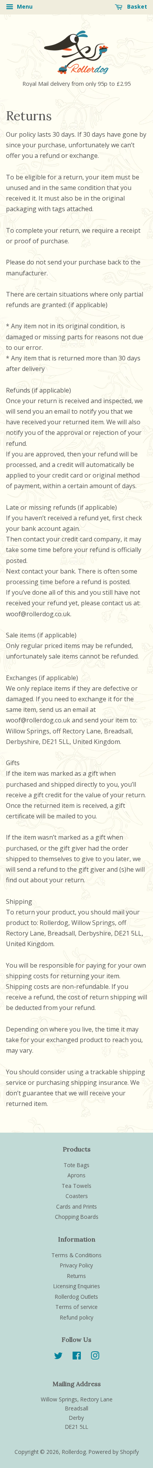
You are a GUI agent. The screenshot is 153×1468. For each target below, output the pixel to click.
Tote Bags (76, 1165)
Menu (24, 6)
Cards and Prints (76, 1206)
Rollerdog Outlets (76, 1296)
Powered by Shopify (114, 1451)
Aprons (76, 1175)
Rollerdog (74, 1451)
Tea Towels (76, 1185)
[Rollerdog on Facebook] (76, 1357)
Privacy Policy (76, 1265)
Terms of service (76, 1307)
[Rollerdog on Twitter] (58, 1357)
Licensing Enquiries (76, 1286)
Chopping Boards (76, 1216)
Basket (136, 6)
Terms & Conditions (76, 1255)
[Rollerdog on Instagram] (95, 1357)
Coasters (77, 1196)
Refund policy (76, 1317)
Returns (76, 1276)
